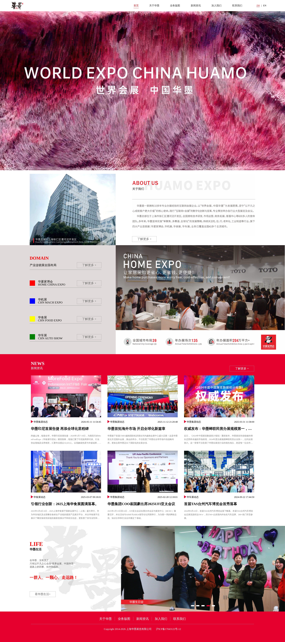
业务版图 (175, 5)
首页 (136, 5)
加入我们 (216, 5)
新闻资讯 (196, 5)
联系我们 (237, 5)
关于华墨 (154, 5)
